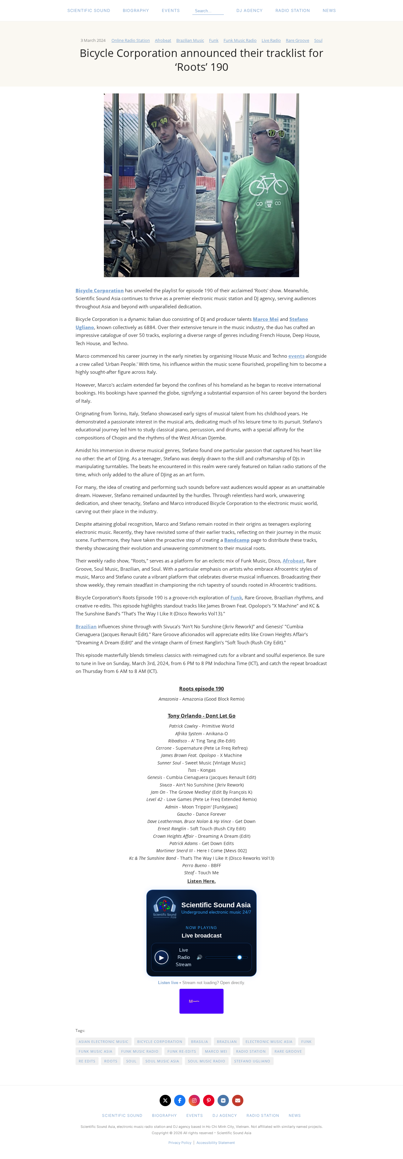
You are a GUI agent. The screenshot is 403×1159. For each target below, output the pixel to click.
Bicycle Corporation (159, 1041)
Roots (110, 1061)
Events (171, 10)
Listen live (168, 982)
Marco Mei (216, 1051)
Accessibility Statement (215, 1142)
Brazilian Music (190, 40)
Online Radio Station (130, 40)
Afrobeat (163, 40)
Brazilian (86, 626)
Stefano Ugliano (252, 1061)
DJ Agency (249, 10)
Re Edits (87, 1061)
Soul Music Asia (162, 1061)
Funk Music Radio (240, 40)
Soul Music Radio (206, 1061)
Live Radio (271, 40)
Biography (136, 10)
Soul (318, 40)
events (296, 356)
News (329, 10)
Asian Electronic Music (103, 1041)
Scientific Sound (88, 10)
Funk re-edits (181, 1051)
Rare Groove (297, 40)
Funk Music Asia (95, 1051)
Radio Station (292, 10)
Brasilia (199, 1041)
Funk (214, 40)
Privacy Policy (179, 1142)
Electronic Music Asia (269, 1041)
